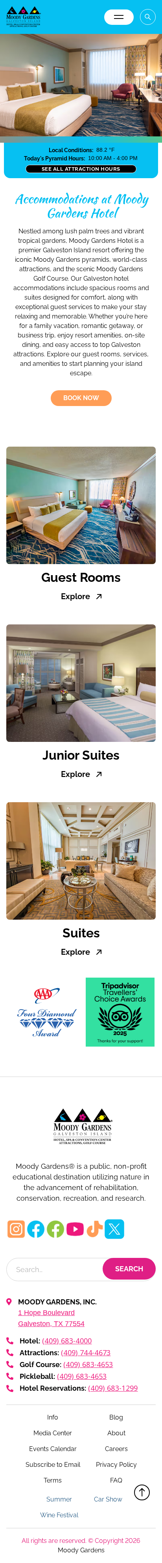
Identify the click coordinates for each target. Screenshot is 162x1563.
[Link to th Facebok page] (55, 1229)
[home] (23, 17)
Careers (116, 1449)
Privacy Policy (116, 1464)
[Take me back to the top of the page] (142, 1492)
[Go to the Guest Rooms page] (81, 505)
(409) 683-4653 (88, 1364)
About (116, 1433)
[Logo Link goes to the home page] (81, 1126)
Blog (116, 1417)
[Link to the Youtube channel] (75, 1229)
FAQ (116, 1480)
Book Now (81, 398)
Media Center (52, 1433)
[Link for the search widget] (148, 17)
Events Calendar (53, 1449)
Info (52, 1417)
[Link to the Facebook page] (36, 1229)
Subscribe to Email (53, 1464)
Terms (53, 1480)
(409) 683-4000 (67, 1340)
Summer (59, 1499)
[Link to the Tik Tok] (95, 1229)
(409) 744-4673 (85, 1352)
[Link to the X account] (114, 1229)
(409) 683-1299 (113, 1388)
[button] (119, 17)
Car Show (108, 1499)
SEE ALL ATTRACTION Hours (81, 169)
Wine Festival (59, 1515)
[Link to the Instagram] (16, 1229)
